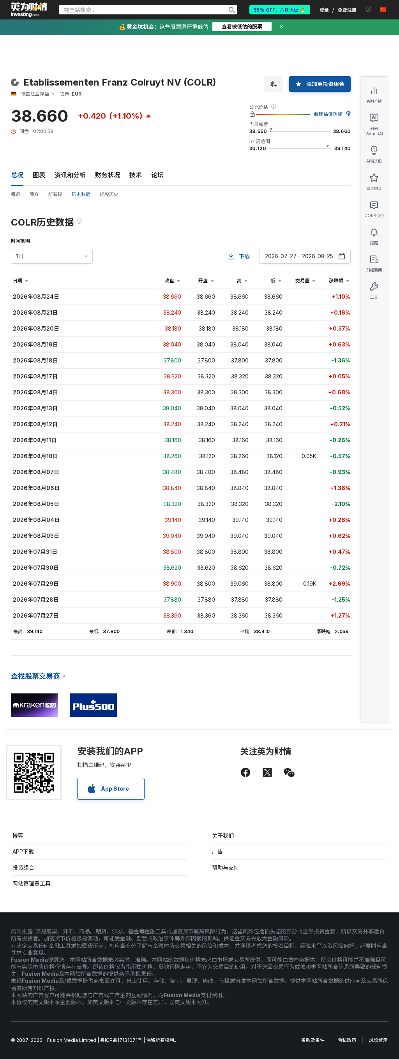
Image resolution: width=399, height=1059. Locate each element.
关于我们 (223, 835)
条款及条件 (313, 1040)
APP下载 (23, 851)
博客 (17, 835)
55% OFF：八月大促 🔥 (279, 9)
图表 (39, 175)
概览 (15, 194)
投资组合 (23, 867)
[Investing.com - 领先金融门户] (29, 9)
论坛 (157, 175)
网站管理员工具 (31, 883)
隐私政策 (346, 1040)
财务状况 (107, 175)
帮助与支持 (225, 867)
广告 (217, 851)
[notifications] (368, 9)
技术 (135, 175)
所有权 (55, 194)
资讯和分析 (70, 175)
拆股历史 (109, 194)
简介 (34, 194)
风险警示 (378, 1040)
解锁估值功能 (328, 114)
